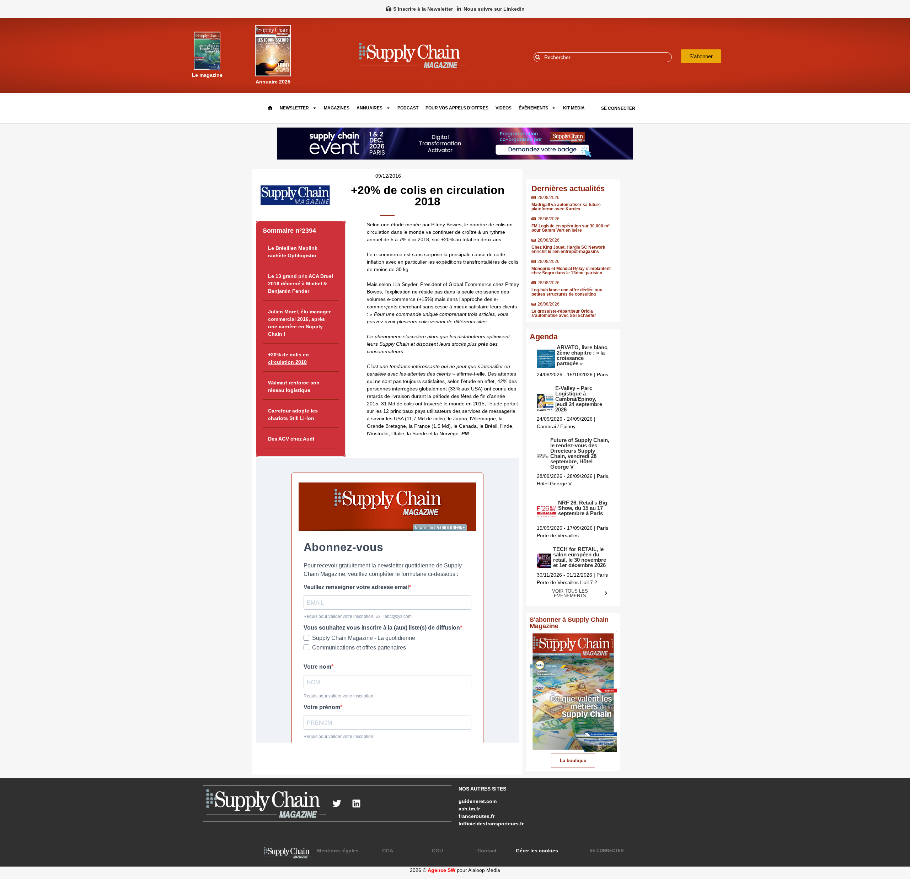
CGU (437, 850)
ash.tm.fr (469, 808)
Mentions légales (338, 850)
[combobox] (603, 57)
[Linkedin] (356, 803)
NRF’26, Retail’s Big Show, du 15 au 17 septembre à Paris (582, 508)
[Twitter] (337, 803)
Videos (504, 108)
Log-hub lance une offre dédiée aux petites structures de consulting (566, 292)
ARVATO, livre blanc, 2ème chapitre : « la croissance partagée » (583, 355)
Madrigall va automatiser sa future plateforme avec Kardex (566, 206)
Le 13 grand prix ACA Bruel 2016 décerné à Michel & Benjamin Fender (300, 283)
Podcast (407, 108)
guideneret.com (478, 801)
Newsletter (294, 108)
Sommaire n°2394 (289, 230)
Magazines (336, 108)
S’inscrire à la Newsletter (423, 9)
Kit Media (574, 108)
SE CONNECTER (618, 108)
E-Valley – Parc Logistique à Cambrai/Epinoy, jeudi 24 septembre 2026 (578, 398)
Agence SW (441, 870)
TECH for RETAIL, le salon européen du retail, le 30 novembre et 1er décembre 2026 (579, 557)
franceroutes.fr (476, 816)
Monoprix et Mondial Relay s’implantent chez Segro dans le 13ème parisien (571, 270)
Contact (487, 850)
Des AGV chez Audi (291, 439)
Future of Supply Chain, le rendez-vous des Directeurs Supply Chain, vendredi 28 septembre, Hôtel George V (579, 453)
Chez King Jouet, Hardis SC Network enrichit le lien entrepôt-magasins (568, 249)
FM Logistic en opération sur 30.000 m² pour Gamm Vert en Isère (570, 228)
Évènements (533, 108)
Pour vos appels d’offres (456, 108)
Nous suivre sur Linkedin (494, 9)
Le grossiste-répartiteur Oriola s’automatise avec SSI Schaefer (563, 313)
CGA (387, 850)
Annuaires (369, 108)
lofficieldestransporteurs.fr (491, 823)
